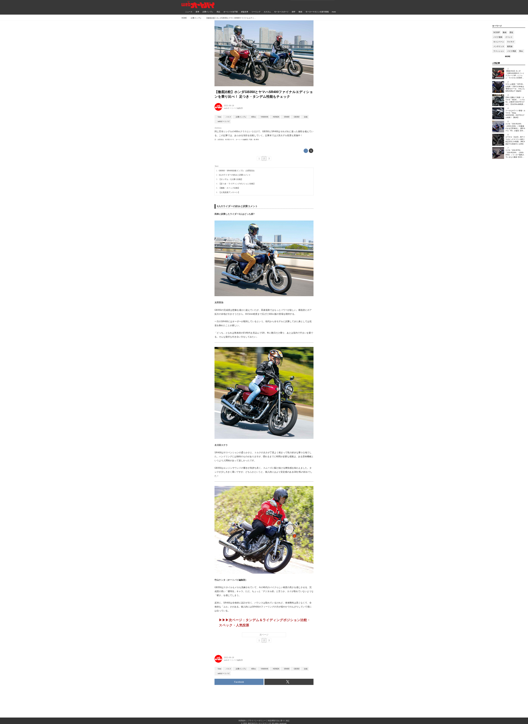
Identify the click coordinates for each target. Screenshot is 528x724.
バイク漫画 (497, 37)
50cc (521, 51)
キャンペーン (498, 42)
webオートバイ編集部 (233, 108)
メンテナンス (498, 46)
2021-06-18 (229, 105)
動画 (504, 32)
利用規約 (242, 721)
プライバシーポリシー (257, 721)
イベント (508, 37)
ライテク (510, 42)
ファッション (498, 51)
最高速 (509, 46)
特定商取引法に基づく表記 (278, 721)
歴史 (511, 32)
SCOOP (496, 32)
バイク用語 (511, 51)
